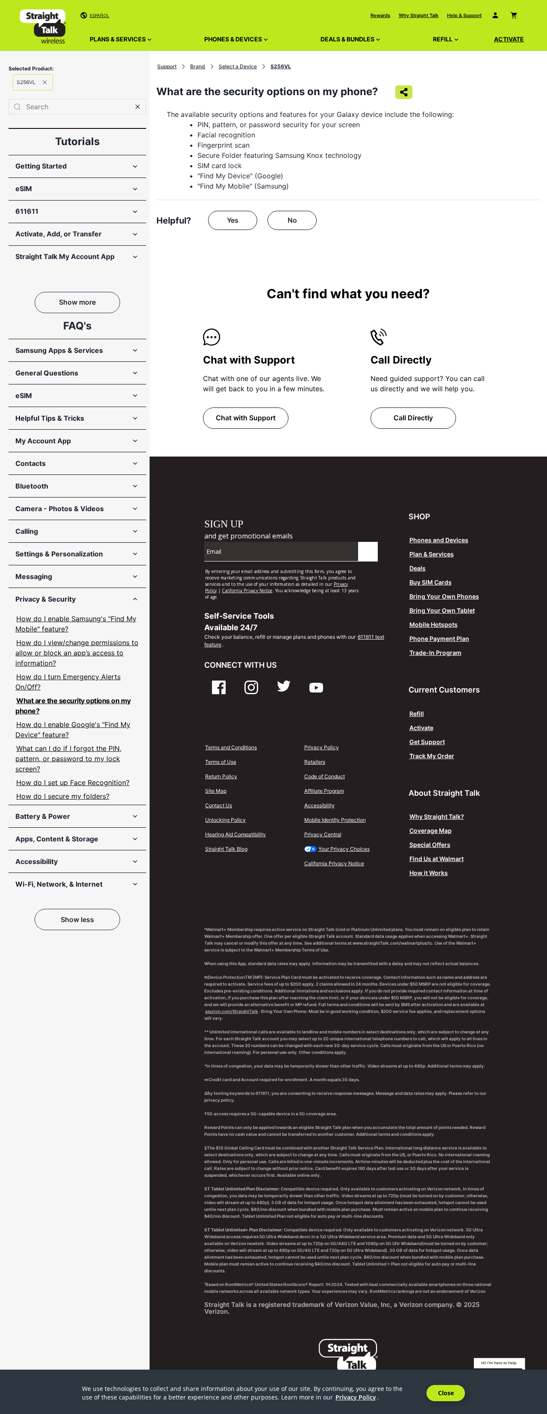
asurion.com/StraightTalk (231, 1011)
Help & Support (464, 15)
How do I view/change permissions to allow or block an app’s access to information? (76, 652)
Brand (197, 66)
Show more (77, 302)
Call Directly (413, 417)
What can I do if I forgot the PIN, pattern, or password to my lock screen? (68, 758)
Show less (77, 919)
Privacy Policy (355, 1397)
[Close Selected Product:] (45, 82)
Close (446, 1393)
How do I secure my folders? (62, 796)
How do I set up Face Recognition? (72, 782)
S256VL (281, 66)
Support (166, 66)
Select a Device (238, 66)
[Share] (403, 92)
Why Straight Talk (418, 15)
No (292, 220)
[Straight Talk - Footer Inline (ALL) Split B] (294, 557)
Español (99, 15)
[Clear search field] (137, 107)
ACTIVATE (509, 39)
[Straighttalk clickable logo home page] (43, 28)
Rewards (380, 15)
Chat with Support (246, 417)
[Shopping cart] (515, 15)
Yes (232, 220)
